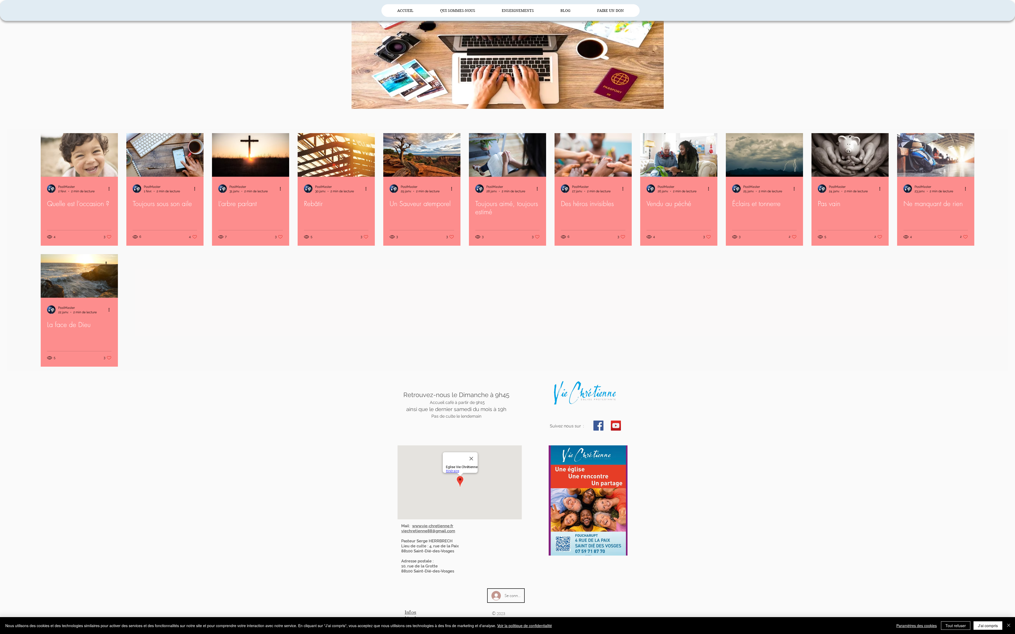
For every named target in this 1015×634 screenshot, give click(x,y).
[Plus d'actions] (111, 188)
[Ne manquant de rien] (935, 155)
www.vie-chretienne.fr (432, 526)
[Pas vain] (850, 155)
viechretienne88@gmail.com (428, 531)
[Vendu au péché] (678, 155)
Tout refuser (955, 625)
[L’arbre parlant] (250, 155)
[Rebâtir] (336, 155)
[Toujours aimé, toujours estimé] (507, 155)
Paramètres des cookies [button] (916, 625)
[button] (457, 10)
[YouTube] (616, 426)
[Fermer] (1008, 625)
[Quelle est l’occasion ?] (79, 155)
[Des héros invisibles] (593, 155)
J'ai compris (988, 625)
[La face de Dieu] (79, 276)
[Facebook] (598, 426)
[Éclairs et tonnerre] (764, 155)
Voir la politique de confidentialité (524, 625)
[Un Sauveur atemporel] (421, 155)
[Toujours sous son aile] (165, 155)
